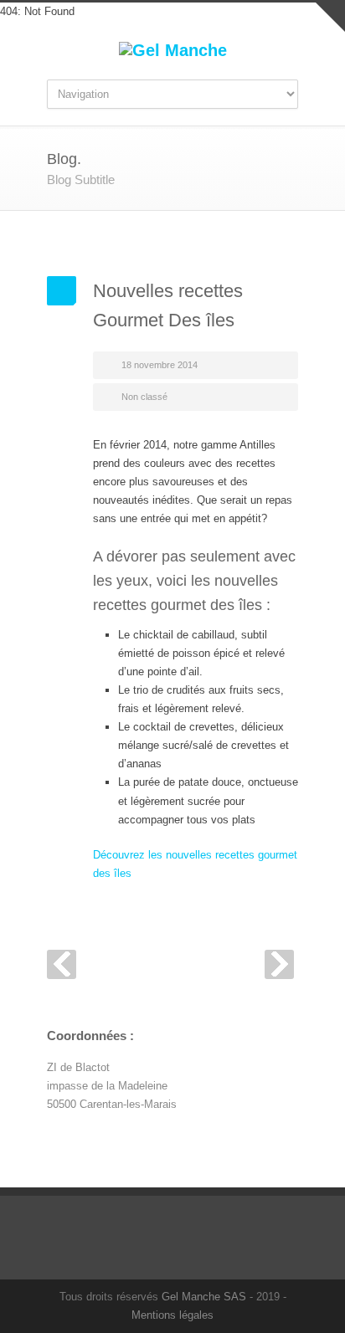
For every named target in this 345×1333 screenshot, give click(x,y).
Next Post (279, 964)
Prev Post (61, 964)
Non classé (144, 397)
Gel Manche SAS (204, 1296)
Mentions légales (172, 1315)
